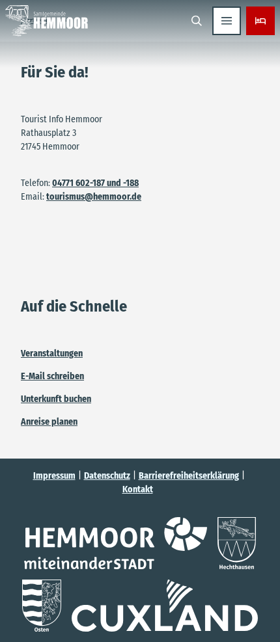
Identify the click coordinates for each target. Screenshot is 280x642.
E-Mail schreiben (52, 376)
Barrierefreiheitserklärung (189, 475)
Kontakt (137, 489)
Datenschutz (107, 475)
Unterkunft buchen (56, 399)
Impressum (54, 475)
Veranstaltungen (52, 353)
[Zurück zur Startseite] (46, 20)
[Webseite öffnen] (115, 543)
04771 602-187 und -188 (95, 183)
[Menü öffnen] (226, 21)
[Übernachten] (260, 21)
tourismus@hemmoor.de (93, 196)
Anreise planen (49, 421)
